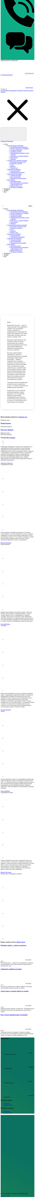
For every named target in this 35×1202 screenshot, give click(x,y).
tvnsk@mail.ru (29, 87)
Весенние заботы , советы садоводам (13, 945)
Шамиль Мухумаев (6, 872)
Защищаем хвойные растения (11, 969)
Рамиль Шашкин (5, 791)
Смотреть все (22, 417)
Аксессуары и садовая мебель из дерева (15, 991)
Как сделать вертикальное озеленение (14, 1015)
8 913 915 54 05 (29, 73)
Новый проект (6, 423)
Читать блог (21, 942)
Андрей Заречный (6, 709)
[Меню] (13, 134)
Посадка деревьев (7, 430)
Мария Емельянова (6, 542)
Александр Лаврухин (7, 463)
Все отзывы (11, 437)
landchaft (3, 1196)
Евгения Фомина (5, 624)
